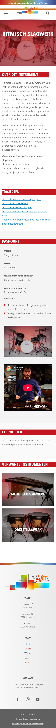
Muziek (27, 649)
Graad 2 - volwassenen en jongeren (21, 199)
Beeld (27, 663)
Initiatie (28, 644)
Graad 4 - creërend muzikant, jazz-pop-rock (26, 220)
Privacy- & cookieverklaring (28, 719)
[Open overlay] (6, 12)
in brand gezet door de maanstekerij (28, 724)
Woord (27, 653)
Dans (26, 658)
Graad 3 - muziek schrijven (17, 207)
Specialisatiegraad (12, 224)
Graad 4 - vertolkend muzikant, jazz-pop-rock (24, 214)
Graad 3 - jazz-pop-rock (15, 203)
